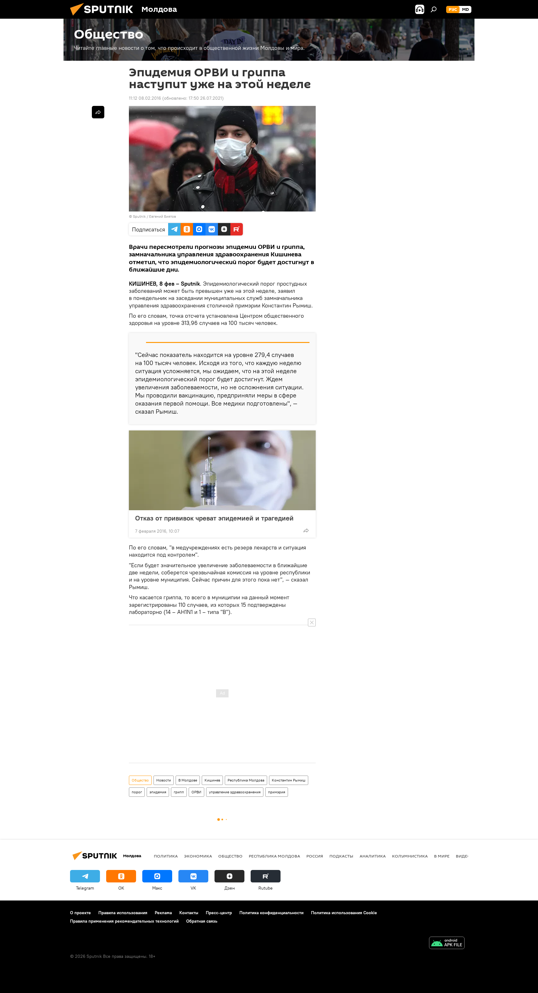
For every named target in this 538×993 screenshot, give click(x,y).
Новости (163, 780)
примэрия (276, 792)
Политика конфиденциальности (271, 912)
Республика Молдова (246, 780)
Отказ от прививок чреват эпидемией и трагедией (214, 518)
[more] (306, 530)
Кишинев (212, 780)
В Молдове (187, 780)
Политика (166, 856)
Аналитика (373, 856)
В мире (442, 856)
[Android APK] (447, 944)
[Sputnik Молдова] (104, 17)
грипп (179, 792)
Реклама (163, 912)
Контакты (188, 912)
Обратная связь (201, 921)
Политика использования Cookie (344, 912)
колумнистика (410, 856)
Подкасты (341, 856)
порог (137, 792)
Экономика (198, 856)
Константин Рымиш (288, 780)
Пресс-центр (219, 912)
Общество (140, 780)
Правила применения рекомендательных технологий (124, 921)
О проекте (80, 912)
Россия (314, 856)
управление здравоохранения (235, 792)
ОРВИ (196, 792)
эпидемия (157, 792)
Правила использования (122, 912)
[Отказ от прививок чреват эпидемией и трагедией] (222, 470)
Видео (463, 856)
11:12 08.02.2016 (145, 98)
